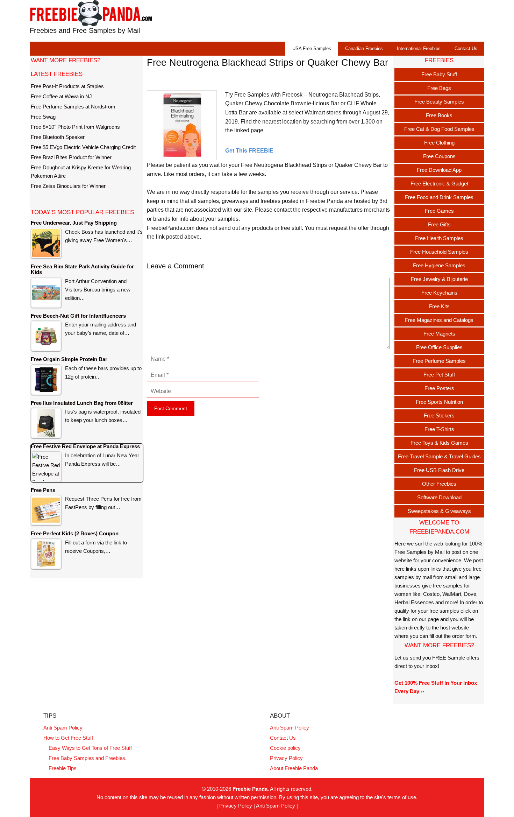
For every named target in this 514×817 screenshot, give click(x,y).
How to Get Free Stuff (68, 738)
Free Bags (439, 88)
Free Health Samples (439, 238)
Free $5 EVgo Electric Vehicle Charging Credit (83, 147)
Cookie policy (285, 748)
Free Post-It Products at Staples (67, 86)
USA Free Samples (311, 48)
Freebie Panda (250, 789)
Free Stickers (439, 415)
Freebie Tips (63, 768)
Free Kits (439, 306)
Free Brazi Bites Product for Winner (71, 157)
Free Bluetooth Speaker (58, 137)
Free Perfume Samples (439, 361)
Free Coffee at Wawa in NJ (61, 96)
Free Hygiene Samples (439, 265)
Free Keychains (439, 293)
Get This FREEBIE (249, 151)
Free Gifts (439, 224)
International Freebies (419, 48)
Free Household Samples (439, 252)
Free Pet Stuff (439, 375)
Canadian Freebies (364, 48)
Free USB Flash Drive (439, 470)
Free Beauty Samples (439, 102)
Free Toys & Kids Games (439, 443)
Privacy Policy (286, 758)
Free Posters (439, 388)
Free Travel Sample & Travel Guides (439, 456)
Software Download (439, 497)
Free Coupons (439, 156)
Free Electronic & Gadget (439, 183)
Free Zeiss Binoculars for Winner (68, 186)
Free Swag (43, 117)
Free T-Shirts (439, 429)
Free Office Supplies (439, 347)
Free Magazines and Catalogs (439, 320)
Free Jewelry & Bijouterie (439, 279)
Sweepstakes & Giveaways (439, 511)
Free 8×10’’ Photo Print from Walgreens (75, 127)
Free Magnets (439, 334)
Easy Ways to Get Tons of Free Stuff (90, 748)
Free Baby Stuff (439, 74)
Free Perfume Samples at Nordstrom (73, 107)
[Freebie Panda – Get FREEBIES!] (91, 13)
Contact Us (466, 48)
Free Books (439, 115)
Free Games (439, 211)
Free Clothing (439, 143)
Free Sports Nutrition (439, 402)
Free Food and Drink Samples (439, 197)
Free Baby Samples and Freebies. (88, 758)
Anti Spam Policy (63, 728)
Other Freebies (439, 484)
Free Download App (439, 170)
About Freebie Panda (294, 768)
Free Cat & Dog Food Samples (439, 129)
